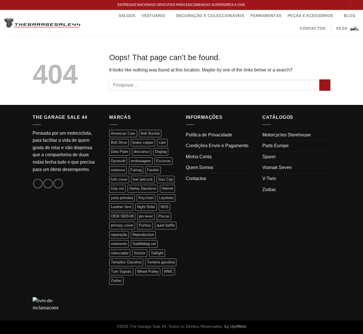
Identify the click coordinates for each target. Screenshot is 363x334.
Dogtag (160, 151)
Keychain (146, 198)
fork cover (119, 179)
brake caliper (142, 142)
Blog (350, 15)
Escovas (163, 161)
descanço (141, 151)
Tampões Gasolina (126, 262)
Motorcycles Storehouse (286, 134)
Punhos (145, 225)
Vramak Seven (277, 167)
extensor (118, 170)
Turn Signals (121, 271)
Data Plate (119, 151)
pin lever (146, 216)
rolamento (119, 244)
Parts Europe (275, 145)
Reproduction (143, 234)
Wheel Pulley (148, 271)
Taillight (157, 253)
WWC (168, 271)
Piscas (164, 216)
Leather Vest (121, 207)
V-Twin (269, 178)
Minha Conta (199, 156)
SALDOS (127, 15)
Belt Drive (119, 142)
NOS (164, 207)
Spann (269, 156)
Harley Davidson (142, 188)
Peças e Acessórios (310, 15)
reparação (119, 234)
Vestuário (153, 15)
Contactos (313, 28)
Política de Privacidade (209, 134)
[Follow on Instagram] (336, 5)
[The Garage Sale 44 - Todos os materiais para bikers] (42, 22)
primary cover (122, 225)
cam (162, 142)
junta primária (122, 198)
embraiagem (141, 161)
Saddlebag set (144, 244)
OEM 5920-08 (122, 216)
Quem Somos (199, 167)
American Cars (123, 133)
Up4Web (238, 326)
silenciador (119, 253)
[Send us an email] (341, 5)
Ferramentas (265, 15)
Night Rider (146, 207)
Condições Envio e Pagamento (217, 145)
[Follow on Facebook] (330, 5)
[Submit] (324, 84)
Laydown (166, 198)
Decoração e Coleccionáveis (210, 15)
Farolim (153, 170)
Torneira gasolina (161, 262)
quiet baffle (166, 225)
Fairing (136, 170)
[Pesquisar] (356, 5)
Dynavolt (118, 161)
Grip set (117, 188)
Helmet (167, 188)
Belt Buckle (150, 133)
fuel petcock (143, 179)
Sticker (139, 253)
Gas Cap (165, 179)
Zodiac (116, 280)
